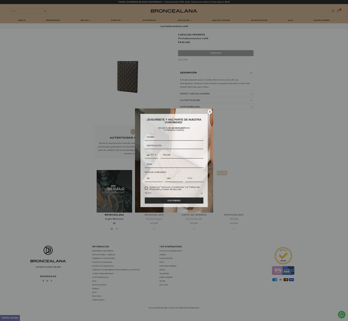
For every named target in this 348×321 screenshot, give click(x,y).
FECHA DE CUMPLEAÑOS (155, 172)
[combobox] (151, 155)
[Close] (210, 111)
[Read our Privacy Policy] (201, 193)
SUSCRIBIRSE (174, 200)
